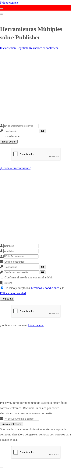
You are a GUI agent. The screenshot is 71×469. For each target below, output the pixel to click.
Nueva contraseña (11, 424)
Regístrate (22, 48)
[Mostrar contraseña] (42, 131)
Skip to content (9, 2)
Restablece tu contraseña (44, 48)
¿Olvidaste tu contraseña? (15, 168)
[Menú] (1, 14)
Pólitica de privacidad (13, 293)
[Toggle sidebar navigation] (1, 8)
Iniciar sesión (8, 48)
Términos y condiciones (44, 288)
